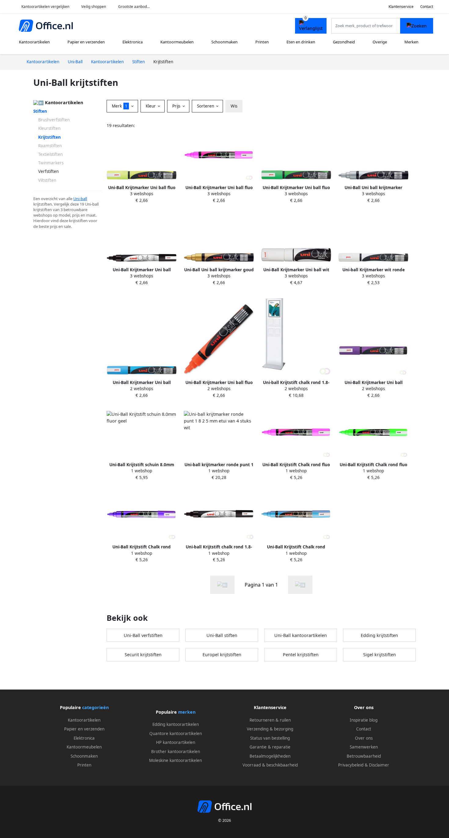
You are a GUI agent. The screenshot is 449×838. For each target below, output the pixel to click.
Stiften (40, 111)
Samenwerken (364, 747)
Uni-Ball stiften (221, 635)
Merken (411, 42)
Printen (262, 42)
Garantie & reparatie (270, 747)
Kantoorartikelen (34, 42)
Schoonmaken (224, 42)
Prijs (176, 106)
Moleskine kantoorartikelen (175, 760)
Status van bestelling (270, 738)
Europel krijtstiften (222, 654)
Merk (119, 106)
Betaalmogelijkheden (270, 756)
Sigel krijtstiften (379, 654)
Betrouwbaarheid (364, 756)
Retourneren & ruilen (270, 720)
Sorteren (206, 106)
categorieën (95, 707)
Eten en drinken (301, 42)
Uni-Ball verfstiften (143, 635)
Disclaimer (379, 765)
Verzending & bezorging (270, 729)
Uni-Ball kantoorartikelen (300, 635)
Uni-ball (80, 198)
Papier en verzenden (86, 42)
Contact (426, 6)
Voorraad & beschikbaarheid (270, 765)
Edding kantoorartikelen (175, 724)
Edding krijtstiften (379, 635)
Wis (234, 106)
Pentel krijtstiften (301, 654)
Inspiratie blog (364, 720)
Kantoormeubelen (177, 42)
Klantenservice (401, 6)
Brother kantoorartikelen (175, 751)
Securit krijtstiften (143, 654)
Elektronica (132, 42)
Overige (380, 42)
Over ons (364, 738)
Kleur (151, 106)
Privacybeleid (350, 765)
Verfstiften (48, 171)
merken (186, 712)
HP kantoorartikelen (175, 742)
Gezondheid (344, 42)
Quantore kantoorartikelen (175, 733)
